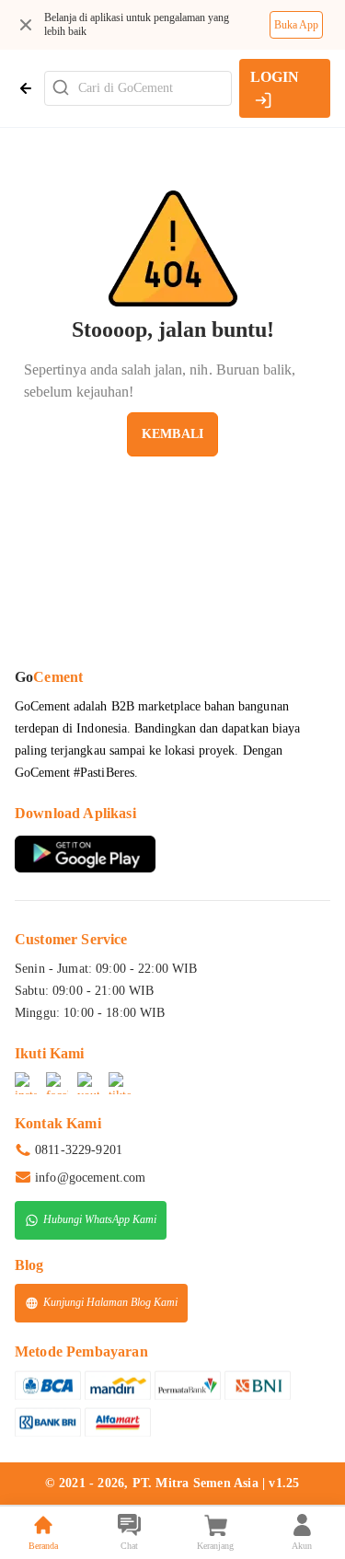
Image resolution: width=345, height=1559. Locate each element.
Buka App (296, 24)
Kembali (172, 434)
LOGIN (274, 77)
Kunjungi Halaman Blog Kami (110, 1301)
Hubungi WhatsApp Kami (99, 1218)
